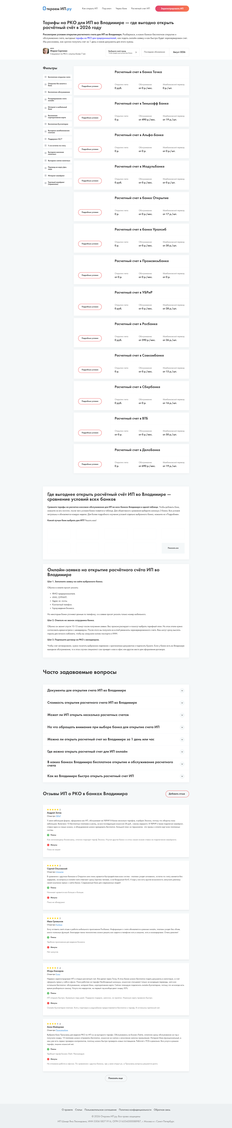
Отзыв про (54, 816)
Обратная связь (162, 1110)
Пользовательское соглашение (100, 1110)
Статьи (78, 1110)
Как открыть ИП (90, 8)
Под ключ (106, 8)
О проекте (67, 1110)
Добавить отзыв (177, 794)
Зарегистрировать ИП (172, 9)
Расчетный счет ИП (140, 8)
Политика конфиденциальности (135, 1110)
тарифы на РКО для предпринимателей (96, 38)
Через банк (121, 8)
